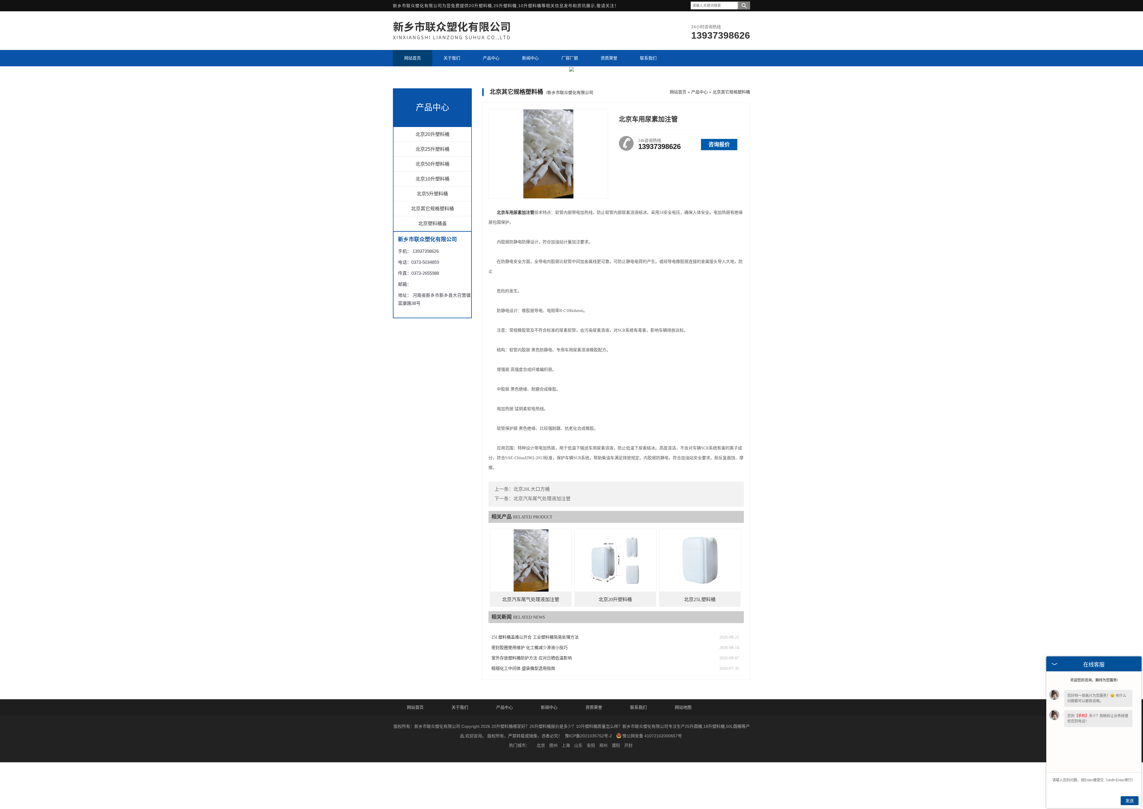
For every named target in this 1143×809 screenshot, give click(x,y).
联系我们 (638, 707)
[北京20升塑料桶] (615, 560)
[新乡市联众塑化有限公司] (458, 39)
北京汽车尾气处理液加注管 (542, 498)
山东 (578, 745)
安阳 (591, 745)
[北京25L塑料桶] (700, 560)
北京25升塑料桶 (432, 149)
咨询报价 (719, 145)
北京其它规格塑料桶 (432, 208)
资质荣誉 (593, 707)
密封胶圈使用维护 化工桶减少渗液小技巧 (529, 647)
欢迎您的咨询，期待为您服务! (1094, 680)
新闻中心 (549, 707)
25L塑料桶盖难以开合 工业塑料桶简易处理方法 (535, 637)
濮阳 (616, 745)
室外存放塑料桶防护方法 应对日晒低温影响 (531, 658)
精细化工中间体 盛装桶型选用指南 (523, 668)
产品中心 (699, 92)
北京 (541, 745)
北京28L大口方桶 (531, 489)
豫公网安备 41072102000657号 (652, 735)
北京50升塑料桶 (432, 164)
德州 (553, 745)
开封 (628, 745)
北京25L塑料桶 (700, 599)
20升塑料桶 (480, 5)
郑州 (603, 745)
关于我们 (460, 707)
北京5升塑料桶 (432, 193)
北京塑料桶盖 (432, 223)
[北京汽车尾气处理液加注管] (531, 560)
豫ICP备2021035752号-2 (588, 735)
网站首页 (678, 92)
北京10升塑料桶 (432, 178)
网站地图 (683, 707)
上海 (566, 745)
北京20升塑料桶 (432, 134)
